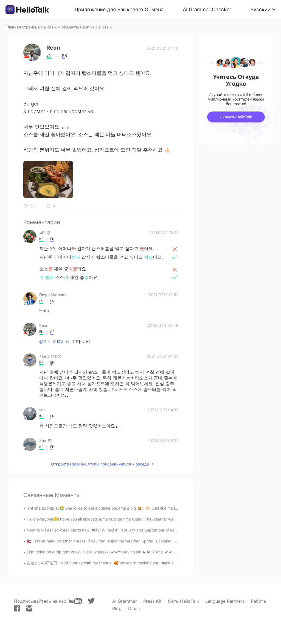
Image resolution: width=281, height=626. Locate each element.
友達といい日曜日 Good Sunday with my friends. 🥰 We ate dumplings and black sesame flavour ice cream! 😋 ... (128, 563)
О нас (134, 608)
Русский (261, 9)
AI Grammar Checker (207, 9)
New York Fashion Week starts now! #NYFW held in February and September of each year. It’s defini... (118, 530)
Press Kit (152, 601)
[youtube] (75, 601)
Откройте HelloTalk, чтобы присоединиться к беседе (100, 464)
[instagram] (29, 608)
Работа (258, 601)
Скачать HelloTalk (236, 117)
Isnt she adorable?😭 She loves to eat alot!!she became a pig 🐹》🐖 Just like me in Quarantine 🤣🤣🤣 (120, 508)
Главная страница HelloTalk (31, 27)
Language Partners (225, 601)
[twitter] (91, 601)
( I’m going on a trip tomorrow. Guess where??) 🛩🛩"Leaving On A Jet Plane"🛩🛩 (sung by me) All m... (118, 552)
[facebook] (17, 608)
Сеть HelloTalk (183, 601)
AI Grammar (124, 601)
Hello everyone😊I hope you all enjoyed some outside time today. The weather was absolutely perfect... (119, 519)
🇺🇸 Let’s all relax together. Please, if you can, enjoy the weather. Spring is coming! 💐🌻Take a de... (115, 541)
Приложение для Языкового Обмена (119, 9)
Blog (117, 608)
